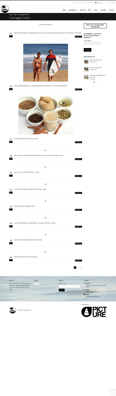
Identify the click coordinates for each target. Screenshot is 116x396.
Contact (111, 10)
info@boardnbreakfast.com (93, 296)
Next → (81, 267)
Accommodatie (72, 10)
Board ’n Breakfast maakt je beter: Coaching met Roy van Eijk (34, 223)
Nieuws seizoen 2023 (95, 67)
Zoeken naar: (62, 283)
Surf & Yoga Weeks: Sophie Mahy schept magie (30, 189)
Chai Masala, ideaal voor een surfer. (26, 138)
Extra (95, 10)
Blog (15, 14)
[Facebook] (111, 2)
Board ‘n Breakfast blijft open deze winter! (28, 240)
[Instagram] (113, 2)
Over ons (103, 10)
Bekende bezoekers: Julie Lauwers (25, 257)
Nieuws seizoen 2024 (95, 60)
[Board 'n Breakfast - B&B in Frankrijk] (5, 9)
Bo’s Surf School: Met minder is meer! (26, 172)
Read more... (78, 36)
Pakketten (83, 10)
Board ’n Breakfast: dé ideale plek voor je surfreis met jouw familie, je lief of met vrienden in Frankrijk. (48, 33)
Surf (89, 10)
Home (64, 10)
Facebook (35, 284)
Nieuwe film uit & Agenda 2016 (24, 206)
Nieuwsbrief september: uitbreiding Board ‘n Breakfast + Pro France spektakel (40, 86)
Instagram (38, 284)
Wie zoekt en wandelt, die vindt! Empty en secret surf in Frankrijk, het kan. (39, 155)
